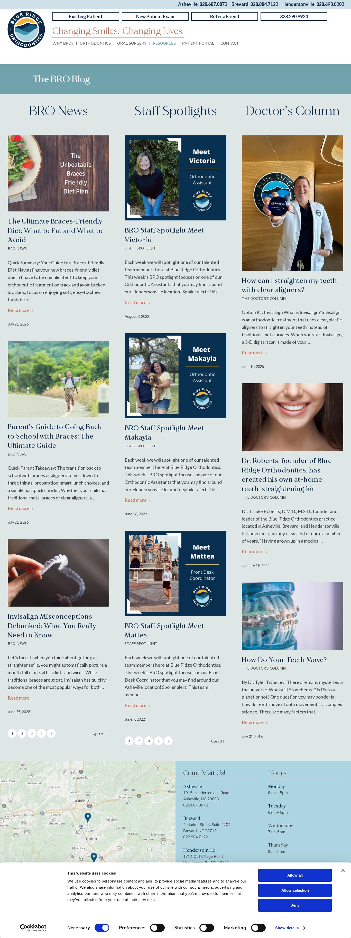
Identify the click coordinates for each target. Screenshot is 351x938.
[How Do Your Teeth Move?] (292, 616)
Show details (287, 928)
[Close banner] (343, 870)
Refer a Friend (224, 16)
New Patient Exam (155, 16)
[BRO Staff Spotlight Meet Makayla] (175, 375)
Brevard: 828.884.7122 (255, 4)
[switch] (157, 928)
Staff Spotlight (141, 248)
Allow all (295, 875)
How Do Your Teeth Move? (284, 660)
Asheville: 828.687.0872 (202, 4)
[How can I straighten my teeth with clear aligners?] (292, 203)
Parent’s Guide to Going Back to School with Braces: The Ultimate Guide (55, 436)
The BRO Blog (61, 79)
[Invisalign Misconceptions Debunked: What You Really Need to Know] (58, 573)
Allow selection (295, 890)
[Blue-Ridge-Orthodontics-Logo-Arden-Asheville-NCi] (26, 29)
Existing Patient (86, 16)
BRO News (17, 248)
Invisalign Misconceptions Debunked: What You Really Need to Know (52, 625)
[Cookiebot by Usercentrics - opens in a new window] (33, 928)
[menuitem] (63, 43)
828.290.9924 (294, 16)
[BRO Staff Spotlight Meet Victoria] (175, 177)
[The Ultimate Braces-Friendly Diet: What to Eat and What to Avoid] (58, 173)
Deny (295, 905)
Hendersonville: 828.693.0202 (313, 4)
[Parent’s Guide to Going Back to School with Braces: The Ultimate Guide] (58, 379)
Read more (19, 310)
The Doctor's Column (264, 298)
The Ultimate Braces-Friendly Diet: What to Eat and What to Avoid (55, 230)
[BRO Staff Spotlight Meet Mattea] (175, 573)
